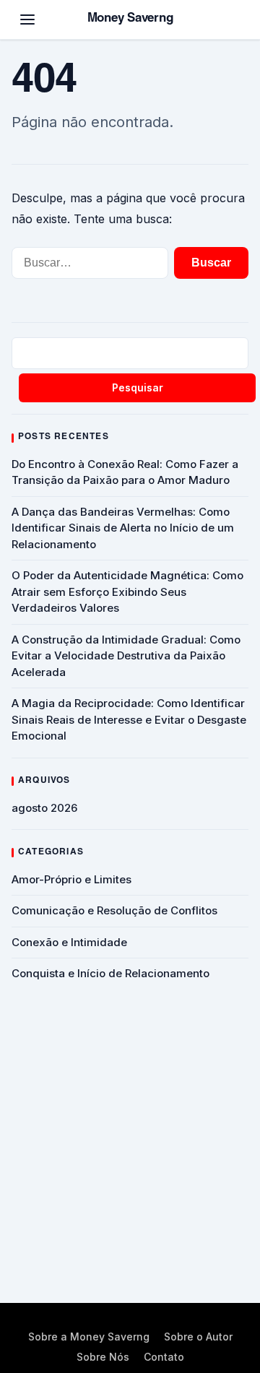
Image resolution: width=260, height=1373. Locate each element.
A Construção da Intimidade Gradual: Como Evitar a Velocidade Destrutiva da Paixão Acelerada (126, 656)
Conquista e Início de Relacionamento (110, 973)
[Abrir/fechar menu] (27, 19)
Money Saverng (130, 19)
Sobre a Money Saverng (89, 1336)
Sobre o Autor (198, 1336)
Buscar (211, 262)
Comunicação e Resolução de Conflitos (114, 910)
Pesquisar (137, 387)
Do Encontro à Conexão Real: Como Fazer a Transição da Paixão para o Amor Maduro (125, 472)
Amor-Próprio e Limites (71, 879)
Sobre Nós (103, 1357)
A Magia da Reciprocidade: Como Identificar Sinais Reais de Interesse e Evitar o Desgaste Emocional (129, 719)
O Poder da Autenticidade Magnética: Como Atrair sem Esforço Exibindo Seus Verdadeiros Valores (127, 591)
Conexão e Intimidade (69, 942)
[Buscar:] (90, 263)
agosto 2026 (44, 808)
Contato (164, 1357)
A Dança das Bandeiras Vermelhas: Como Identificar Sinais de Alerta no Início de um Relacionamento (123, 528)
